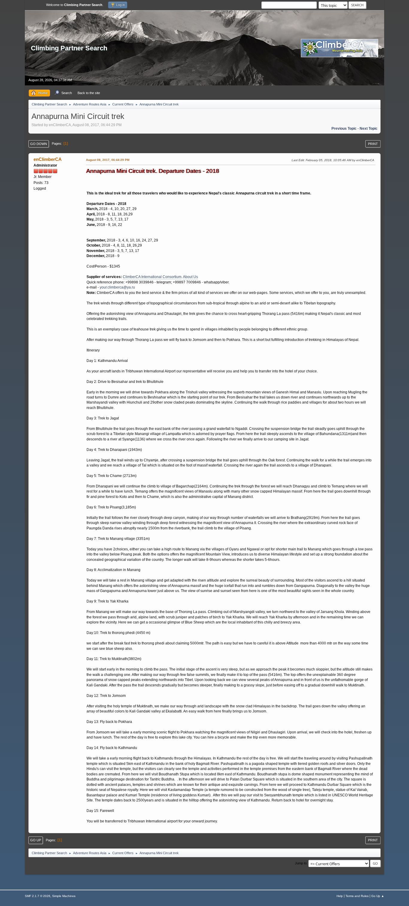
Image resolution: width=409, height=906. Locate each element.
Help (340, 896)
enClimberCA (48, 159)
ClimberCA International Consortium (152, 277)
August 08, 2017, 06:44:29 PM (107, 159)
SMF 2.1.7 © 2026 (37, 896)
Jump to (301, 863)
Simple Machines (63, 896)
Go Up (35, 840)
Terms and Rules (357, 896)
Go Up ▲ (377, 896)
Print (373, 144)
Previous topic (344, 128)
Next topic (369, 128)
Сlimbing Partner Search (69, 48)
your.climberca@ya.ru (117, 287)
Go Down (38, 144)
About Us (190, 277)
